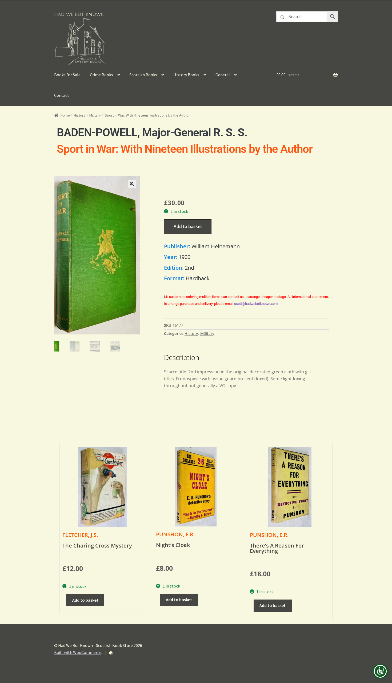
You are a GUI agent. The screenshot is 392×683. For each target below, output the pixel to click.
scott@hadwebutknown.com (256, 304)
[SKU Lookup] (111, 653)
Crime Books (101, 74)
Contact (61, 95)
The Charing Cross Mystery (97, 545)
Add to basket (188, 226)
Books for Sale (67, 74)
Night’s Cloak (173, 545)
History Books (186, 74)
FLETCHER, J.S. (80, 534)
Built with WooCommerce (77, 652)
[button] (132, 184)
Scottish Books (143, 74)
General (222, 74)
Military (95, 115)
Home (65, 115)
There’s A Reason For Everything (277, 548)
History (79, 115)
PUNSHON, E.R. (175, 534)
